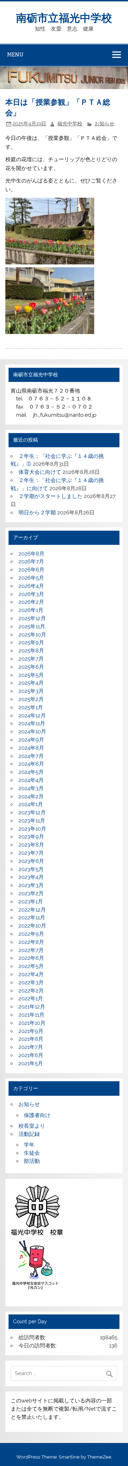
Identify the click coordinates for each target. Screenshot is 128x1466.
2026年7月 (31, 561)
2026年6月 (31, 570)
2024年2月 (31, 796)
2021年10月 (32, 1023)
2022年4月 (31, 974)
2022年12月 (32, 910)
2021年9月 (30, 1031)
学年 (29, 1145)
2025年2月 (31, 699)
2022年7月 (31, 950)
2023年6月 (31, 861)
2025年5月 (31, 675)
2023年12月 (32, 812)
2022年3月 (31, 982)
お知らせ (104, 123)
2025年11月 (31, 626)
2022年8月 (31, 942)
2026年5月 (31, 578)
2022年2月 (31, 991)
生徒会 (32, 1153)
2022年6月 (31, 958)
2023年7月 (31, 853)
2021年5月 (30, 1063)
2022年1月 (30, 998)
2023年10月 (32, 829)
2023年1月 (30, 901)
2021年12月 (31, 1006)
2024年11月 (31, 723)
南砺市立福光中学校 (64, 17)
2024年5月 (31, 772)
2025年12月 (32, 618)
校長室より (31, 1126)
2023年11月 (31, 820)
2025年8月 (31, 650)
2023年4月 (31, 877)
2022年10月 (32, 926)
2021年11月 (31, 1015)
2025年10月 (32, 634)
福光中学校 (69, 123)
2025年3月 (31, 691)
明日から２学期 (37, 512)
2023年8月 (31, 845)
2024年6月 (31, 764)
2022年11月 (31, 917)
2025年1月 (30, 707)
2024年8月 (31, 748)
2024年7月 (31, 756)
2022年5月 (31, 966)
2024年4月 (31, 780)
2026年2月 (31, 602)
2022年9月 (31, 934)
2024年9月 (31, 740)
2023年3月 (31, 885)
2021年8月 (30, 1039)
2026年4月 (31, 586)
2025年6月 (31, 667)
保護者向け (37, 1115)
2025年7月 (31, 659)
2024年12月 (32, 715)
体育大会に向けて (39, 472)
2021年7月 (30, 1047)
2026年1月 (30, 610)
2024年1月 (30, 804)
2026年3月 (31, 594)
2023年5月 (31, 869)
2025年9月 (31, 642)
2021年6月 (30, 1055)
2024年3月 (31, 788)
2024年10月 (32, 731)
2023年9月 (31, 836)
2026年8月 (31, 554)
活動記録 (29, 1134)
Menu (15, 54)
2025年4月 (31, 683)
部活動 (32, 1161)
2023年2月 (31, 893)
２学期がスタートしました (50, 496)
